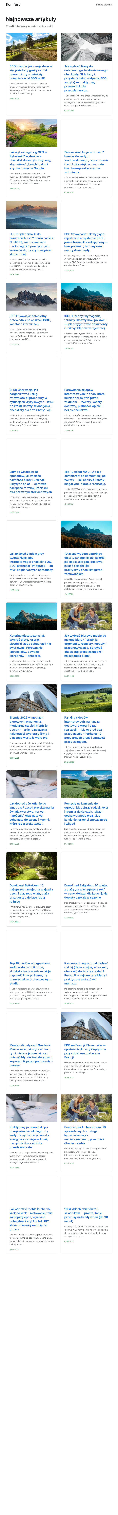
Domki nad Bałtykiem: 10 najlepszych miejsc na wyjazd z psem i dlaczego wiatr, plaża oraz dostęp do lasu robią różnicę (31, 893)
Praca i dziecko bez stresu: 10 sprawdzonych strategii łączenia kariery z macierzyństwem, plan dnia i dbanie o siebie (85, 1135)
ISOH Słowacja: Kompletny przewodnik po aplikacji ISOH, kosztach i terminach (30, 320)
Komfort (13, 4)
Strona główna (104, 4)
